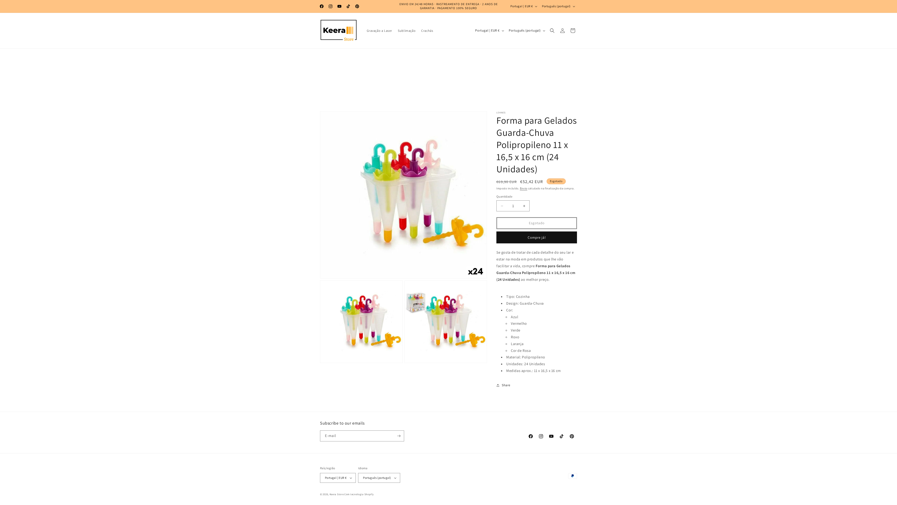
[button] (552, 30)
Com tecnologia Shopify (359, 494)
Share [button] (506, 385)
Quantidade (504, 197)
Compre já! (537, 237)
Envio (523, 188)
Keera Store (337, 494)
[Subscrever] (399, 435)
